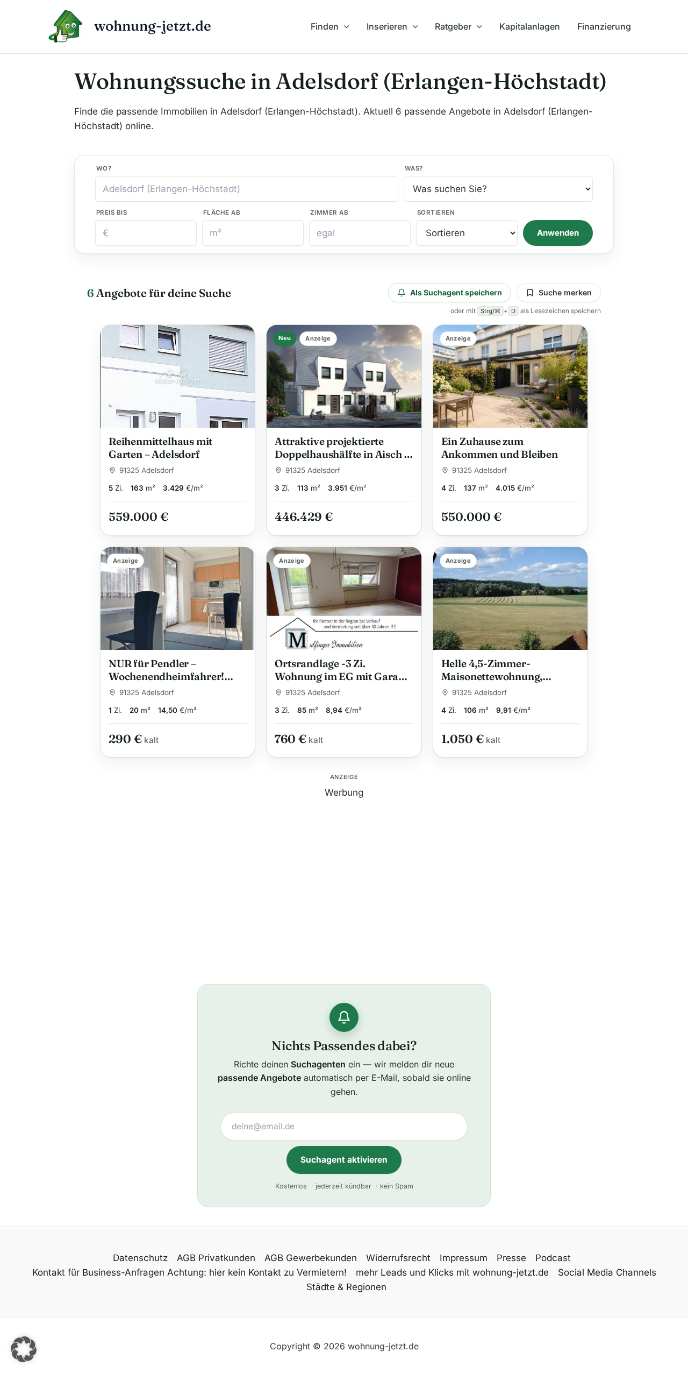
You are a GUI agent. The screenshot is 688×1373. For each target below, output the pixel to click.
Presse (511, 1257)
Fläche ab (221, 212)
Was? (414, 168)
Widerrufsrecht (398, 1257)
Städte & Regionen (346, 1287)
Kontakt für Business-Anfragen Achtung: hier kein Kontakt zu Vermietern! (189, 1272)
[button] (344, 26)
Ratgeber (453, 26)
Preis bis (111, 212)
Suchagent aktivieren (344, 1160)
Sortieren (436, 212)
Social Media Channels (607, 1272)
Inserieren (387, 26)
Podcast (553, 1257)
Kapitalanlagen (529, 26)
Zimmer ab (329, 212)
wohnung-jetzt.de (152, 25)
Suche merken (565, 292)
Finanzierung (604, 26)
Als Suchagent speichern (456, 292)
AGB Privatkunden (216, 1257)
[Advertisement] (344, 875)
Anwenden (558, 233)
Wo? (103, 168)
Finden (325, 26)
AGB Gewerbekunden (310, 1257)
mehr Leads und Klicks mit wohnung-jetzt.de (452, 1272)
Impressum (464, 1257)
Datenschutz (140, 1257)
